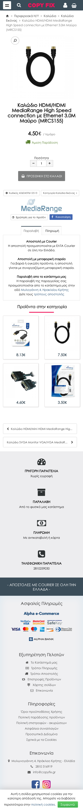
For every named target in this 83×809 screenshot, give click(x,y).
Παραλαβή (31, 230)
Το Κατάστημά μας (43, 662)
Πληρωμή (52, 230)
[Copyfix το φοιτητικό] (41, 5)
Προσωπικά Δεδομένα (41, 734)
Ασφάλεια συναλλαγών (41, 728)
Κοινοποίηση (62, 216)
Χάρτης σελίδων (44, 685)
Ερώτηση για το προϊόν (30, 217)
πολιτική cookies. (43, 804)
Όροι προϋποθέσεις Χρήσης (41, 711)
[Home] (7, 16)
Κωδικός (22, 192)
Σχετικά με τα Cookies (41, 739)
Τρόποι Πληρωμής (43, 668)
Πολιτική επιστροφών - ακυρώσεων (41, 723)
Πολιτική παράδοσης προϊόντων (41, 717)
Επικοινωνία (44, 690)
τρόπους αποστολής (49, 294)
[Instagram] (47, 784)
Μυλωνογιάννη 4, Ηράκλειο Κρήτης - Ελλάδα (43, 761)
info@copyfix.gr (44, 772)
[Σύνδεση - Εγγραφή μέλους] (65, 5)
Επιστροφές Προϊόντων (44, 679)
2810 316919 (43, 766)
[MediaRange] (41, 205)
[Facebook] (36, 784)
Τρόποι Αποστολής (44, 673)
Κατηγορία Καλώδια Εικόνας (59, 192)
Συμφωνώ (68, 804)
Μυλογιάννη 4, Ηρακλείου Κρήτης (45, 289)
